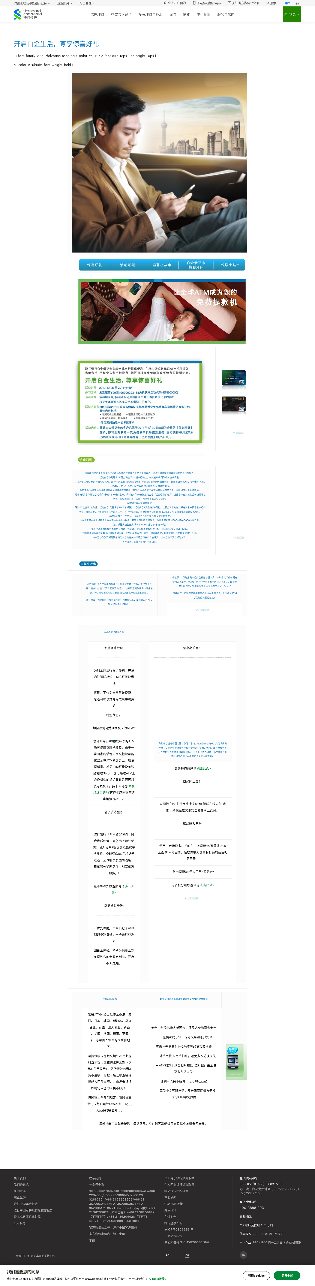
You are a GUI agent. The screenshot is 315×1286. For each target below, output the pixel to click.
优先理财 (97, 14)
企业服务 (63, 3)
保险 (172, 14)
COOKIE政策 (173, 1203)
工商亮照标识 (173, 1236)
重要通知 (170, 1197)
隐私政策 (170, 1210)
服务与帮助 (225, 14)
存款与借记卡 (121, 14)
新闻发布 (20, 1191)
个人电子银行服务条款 (179, 1178)
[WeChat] (243, 1255)
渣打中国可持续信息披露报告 (33, 1210)
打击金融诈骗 (173, 1223)
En (168, 1255)
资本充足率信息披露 (27, 1216)
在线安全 (170, 1216)
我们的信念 (21, 1184)
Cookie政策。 (158, 1278)
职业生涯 (20, 1197)
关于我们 (20, 1178)
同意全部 (287, 1275)
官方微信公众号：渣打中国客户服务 (113, 1227)
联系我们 (95, 1178)
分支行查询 (96, 1184)
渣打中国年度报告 (26, 1203)
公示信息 (20, 1223)
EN (297, 3)
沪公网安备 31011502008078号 (186, 1242)
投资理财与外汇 (150, 14)
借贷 (186, 14)
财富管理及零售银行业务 (30, 3)
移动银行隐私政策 (176, 1191)
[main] (157, 1275)
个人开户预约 (177, 3)
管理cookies (256, 1275)
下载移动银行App (209, 3)
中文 (287, 3)
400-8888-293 (252, 1208)
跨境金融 (86, 3)
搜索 (273, 3)
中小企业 (203, 14)
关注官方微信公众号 (245, 3)
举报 (92, 1240)
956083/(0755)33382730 (261, 1184)
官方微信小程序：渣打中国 (107, 1233)
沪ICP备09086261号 (179, 1229)
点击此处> (204, 768)
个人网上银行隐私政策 (179, 1184)
